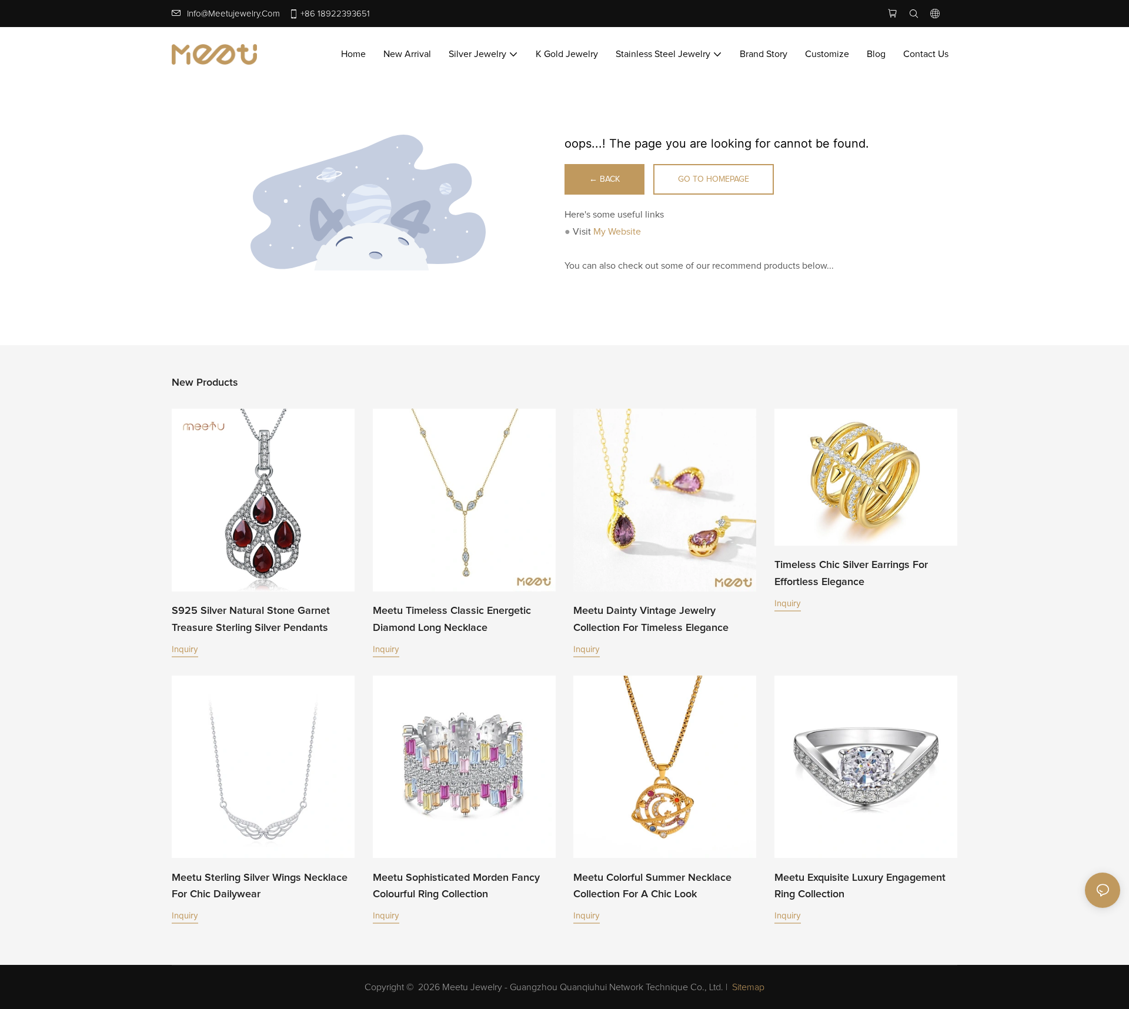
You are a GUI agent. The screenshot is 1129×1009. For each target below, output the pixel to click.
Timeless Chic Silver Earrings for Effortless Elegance (851, 573)
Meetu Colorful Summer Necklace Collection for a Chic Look (652, 886)
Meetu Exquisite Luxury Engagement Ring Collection (860, 886)
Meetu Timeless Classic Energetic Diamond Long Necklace (452, 619)
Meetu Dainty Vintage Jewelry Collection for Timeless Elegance (651, 619)
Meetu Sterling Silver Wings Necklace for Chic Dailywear (260, 886)
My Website (617, 231)
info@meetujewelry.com (233, 13)
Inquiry (185, 649)
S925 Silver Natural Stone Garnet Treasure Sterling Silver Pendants (251, 619)
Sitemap (748, 987)
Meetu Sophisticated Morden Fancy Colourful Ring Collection (456, 886)
